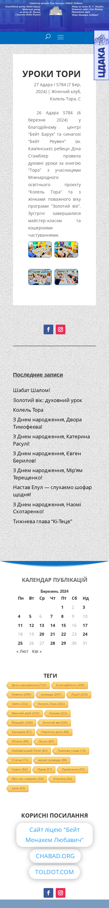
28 (52, 643)
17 (85, 625)
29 (63, 643)
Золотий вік (55, 722)
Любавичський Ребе (30, 750)
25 (20, 643)
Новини (21, 694)
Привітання (73, 769)
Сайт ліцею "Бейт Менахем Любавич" (54, 834)
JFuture (20, 741)
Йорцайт (22, 722)
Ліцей (79, 694)
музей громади (52, 760)
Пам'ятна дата (55, 732)
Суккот (20, 769)
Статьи (20, 760)
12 (31, 625)
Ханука (58, 713)
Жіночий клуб (65, 91)
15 (63, 625)
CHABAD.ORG (55, 856)
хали (18, 788)
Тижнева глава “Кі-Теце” (42, 521)
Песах (46, 741)
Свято (20, 703)
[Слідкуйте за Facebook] (48, 329)
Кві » (37, 651)
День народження (29, 685)
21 (52, 634)
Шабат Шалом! (31, 390)
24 (85, 634)
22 (63, 634)
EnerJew (63, 778)
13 (41, 625)
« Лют (22, 651)
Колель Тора (63, 99)
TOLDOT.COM (54, 872)
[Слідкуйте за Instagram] (60, 329)
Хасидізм (21, 732)
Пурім (45, 769)
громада (51, 694)
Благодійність (70, 685)
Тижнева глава (72, 750)
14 (52, 625)
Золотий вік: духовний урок (47, 400)
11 (20, 625)
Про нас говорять (28, 778)
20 (41, 634)
